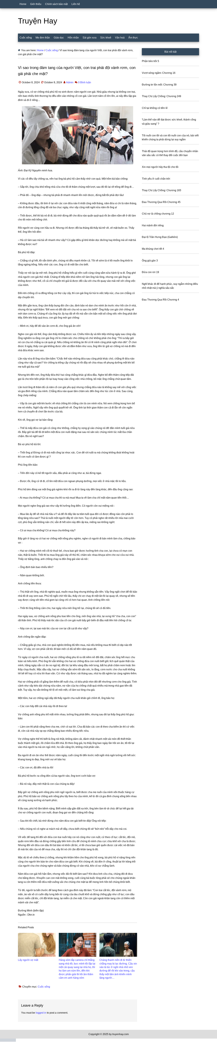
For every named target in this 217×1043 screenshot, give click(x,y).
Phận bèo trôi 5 (150, 61)
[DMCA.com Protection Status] (8, 1041)
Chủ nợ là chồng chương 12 (158, 213)
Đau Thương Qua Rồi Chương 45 (161, 202)
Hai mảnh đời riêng (153, 225)
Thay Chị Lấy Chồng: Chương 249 (161, 96)
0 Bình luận (84, 82)
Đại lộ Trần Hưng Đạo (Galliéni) (160, 237)
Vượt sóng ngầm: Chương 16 (158, 73)
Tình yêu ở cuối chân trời (156, 178)
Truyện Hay (37, 21)
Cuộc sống (44, 986)
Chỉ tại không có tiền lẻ (155, 108)
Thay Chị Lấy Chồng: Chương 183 (161, 190)
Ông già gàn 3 (150, 260)
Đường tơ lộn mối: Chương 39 (159, 84)
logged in (41, 1012)
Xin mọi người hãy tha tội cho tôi (160, 167)
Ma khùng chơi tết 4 (153, 248)
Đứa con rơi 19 (150, 272)
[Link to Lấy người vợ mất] (37, 945)
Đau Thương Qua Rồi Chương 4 (160, 299)
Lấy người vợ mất (28, 960)
